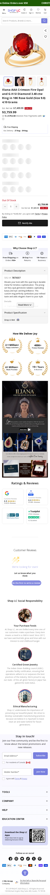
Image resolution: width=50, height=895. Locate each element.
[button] (3, 119)
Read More (23, 305)
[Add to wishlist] (45, 36)
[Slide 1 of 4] (8, 81)
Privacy (24, 778)
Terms (17, 778)
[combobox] (22, 20)
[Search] (44, 20)
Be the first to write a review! (26, 583)
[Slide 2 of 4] (19, 81)
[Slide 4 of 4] (42, 81)
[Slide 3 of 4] (31, 81)
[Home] (14, 11)
